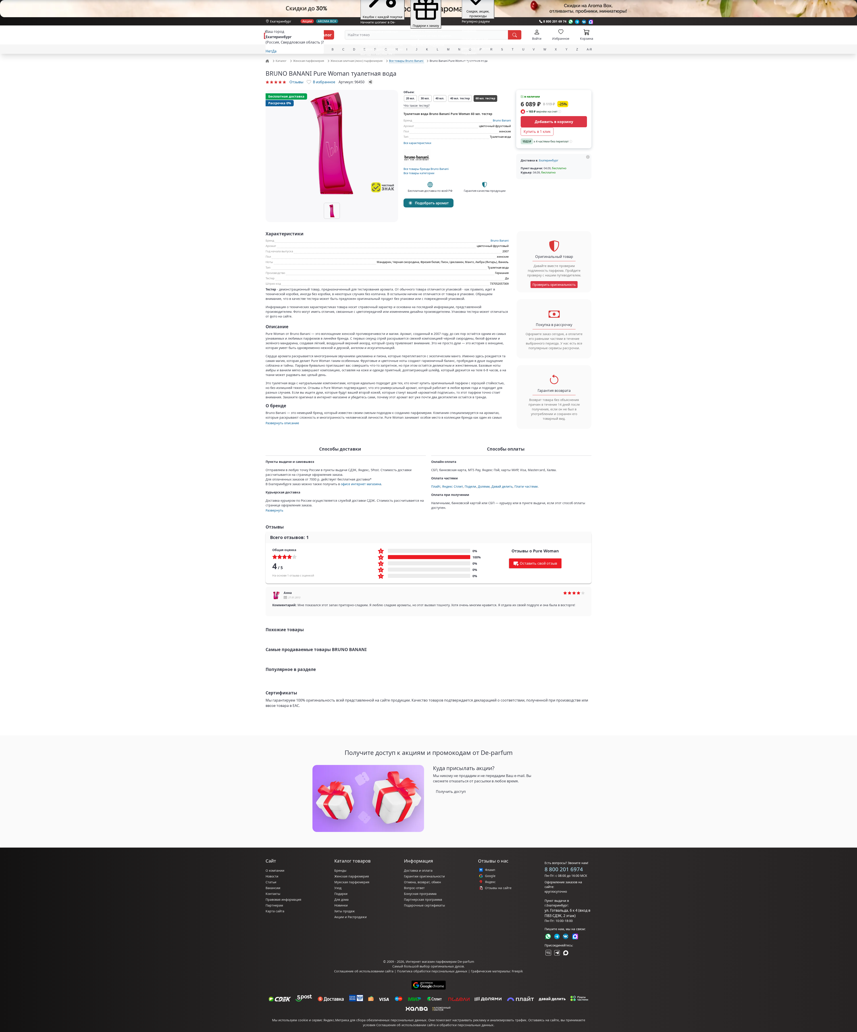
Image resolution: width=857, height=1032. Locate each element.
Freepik (517, 971)
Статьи (271, 882)
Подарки (340, 894)
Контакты (273, 894)
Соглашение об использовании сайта (363, 971)
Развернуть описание (282, 423)
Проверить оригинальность (554, 284)
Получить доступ (451, 791)
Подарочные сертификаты (424, 905)
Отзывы (296, 81)
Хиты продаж (344, 911)
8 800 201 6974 (564, 869)
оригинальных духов (447, 966)
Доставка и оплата (418, 870)
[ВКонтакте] (548, 953)
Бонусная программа (420, 894)
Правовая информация (283, 899)
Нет (269, 51)
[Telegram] (577, 21)
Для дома (341, 899)
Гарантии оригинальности (424, 876)
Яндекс (490, 882)
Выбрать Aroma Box (465, 58)
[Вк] (584, 21)
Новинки (341, 905)
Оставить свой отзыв (538, 563)
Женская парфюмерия (351, 876)
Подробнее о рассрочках (424, 51)
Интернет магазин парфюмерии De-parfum (440, 961)
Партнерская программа (423, 899)
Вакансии (273, 888)
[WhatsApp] (570, 21)
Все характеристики (417, 143)
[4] (280, 81)
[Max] (591, 21)
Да (274, 51)
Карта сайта (275, 911)
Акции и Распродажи (350, 917)
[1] (267, 81)
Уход (337, 888)
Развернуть (274, 510)
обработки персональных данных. (466, 1025)
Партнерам (274, 905)
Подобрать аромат (432, 203)
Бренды (340, 870)
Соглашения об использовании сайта (406, 1025)
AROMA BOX (327, 21)
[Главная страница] (268, 60)
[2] (271, 81)
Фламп (490, 870)
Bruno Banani (502, 120)
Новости (272, 876)
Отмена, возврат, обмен (422, 882)
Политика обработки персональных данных (432, 971)
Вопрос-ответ (414, 888)
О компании (275, 870)
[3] (276, 81)
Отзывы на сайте (498, 888)
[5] (284, 81)
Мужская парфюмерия (351, 882)
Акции (307, 21)
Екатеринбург (280, 21)
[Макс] (565, 953)
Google (490, 876)
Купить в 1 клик (537, 131)
